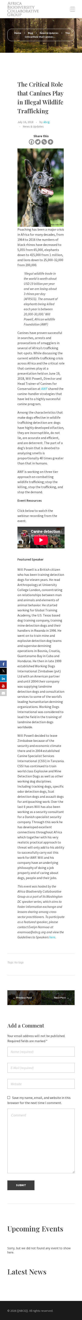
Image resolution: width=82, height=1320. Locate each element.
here (52, 937)
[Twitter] (38, 142)
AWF (44, 388)
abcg (46, 122)
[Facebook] (31, 142)
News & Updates (49, 33)
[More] (50, 142)
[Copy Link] (44, 142)
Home (17, 33)
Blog (30, 33)
